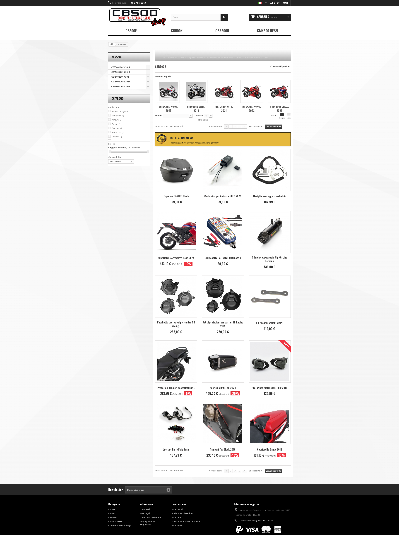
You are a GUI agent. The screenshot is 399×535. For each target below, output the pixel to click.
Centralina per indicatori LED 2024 (222, 196)
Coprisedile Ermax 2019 (269, 449)
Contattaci (275, 2)
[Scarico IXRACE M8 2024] (222, 361)
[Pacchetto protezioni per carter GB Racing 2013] (176, 296)
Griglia (282, 118)
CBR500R (222, 30)
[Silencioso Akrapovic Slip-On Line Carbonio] (269, 231)
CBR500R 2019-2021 (120, 76)
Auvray (116, 124)
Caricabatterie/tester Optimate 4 (223, 258)
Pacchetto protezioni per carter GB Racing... (176, 324)
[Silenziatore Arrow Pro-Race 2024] (176, 231)
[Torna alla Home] (112, 44)
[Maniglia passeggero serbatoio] (269, 170)
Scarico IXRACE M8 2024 (223, 388)
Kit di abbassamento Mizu (269, 323)
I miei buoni (177, 525)
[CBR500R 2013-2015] (168, 91)
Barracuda (118, 132)
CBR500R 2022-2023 (120, 81)
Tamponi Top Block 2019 (223, 449)
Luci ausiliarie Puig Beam (176, 449)
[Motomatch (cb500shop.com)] (137, 17)
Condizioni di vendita (150, 517)
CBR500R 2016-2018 (120, 72)
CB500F (131, 30)
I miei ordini (177, 509)
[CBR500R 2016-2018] (196, 91)
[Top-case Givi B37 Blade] (176, 170)
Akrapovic (118, 115)
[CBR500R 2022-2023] (251, 91)
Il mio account (179, 504)
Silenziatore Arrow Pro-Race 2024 (176, 258)
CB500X (177, 30)
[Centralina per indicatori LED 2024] (222, 170)
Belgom (117, 136)
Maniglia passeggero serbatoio (269, 196)
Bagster (117, 128)
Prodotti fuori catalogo (119, 525)
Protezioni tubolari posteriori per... (176, 388)
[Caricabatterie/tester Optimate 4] (222, 231)
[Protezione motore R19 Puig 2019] (269, 361)
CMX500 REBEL (268, 30)
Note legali (145, 513)
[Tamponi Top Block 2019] (222, 423)
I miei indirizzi (178, 517)
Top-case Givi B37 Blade (176, 196)
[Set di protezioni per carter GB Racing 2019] (222, 296)
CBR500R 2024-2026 (120, 86)
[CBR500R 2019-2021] (224, 91)
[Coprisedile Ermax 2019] (269, 423)
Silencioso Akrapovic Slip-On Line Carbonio (269, 259)
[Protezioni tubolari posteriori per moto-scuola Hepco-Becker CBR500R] (176, 361)
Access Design (120, 111)
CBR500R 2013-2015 (120, 67)
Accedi (286, 2)
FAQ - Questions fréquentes (147, 523)
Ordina (158, 115)
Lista (289, 118)
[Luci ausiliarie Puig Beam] (176, 423)
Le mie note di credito (181, 513)
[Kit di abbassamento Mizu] (269, 296)
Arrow (116, 119)
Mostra (199, 115)
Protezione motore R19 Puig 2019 (269, 388)
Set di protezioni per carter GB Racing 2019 (222, 324)
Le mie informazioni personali (185, 521)
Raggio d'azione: (116, 147)
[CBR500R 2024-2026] (279, 91)
